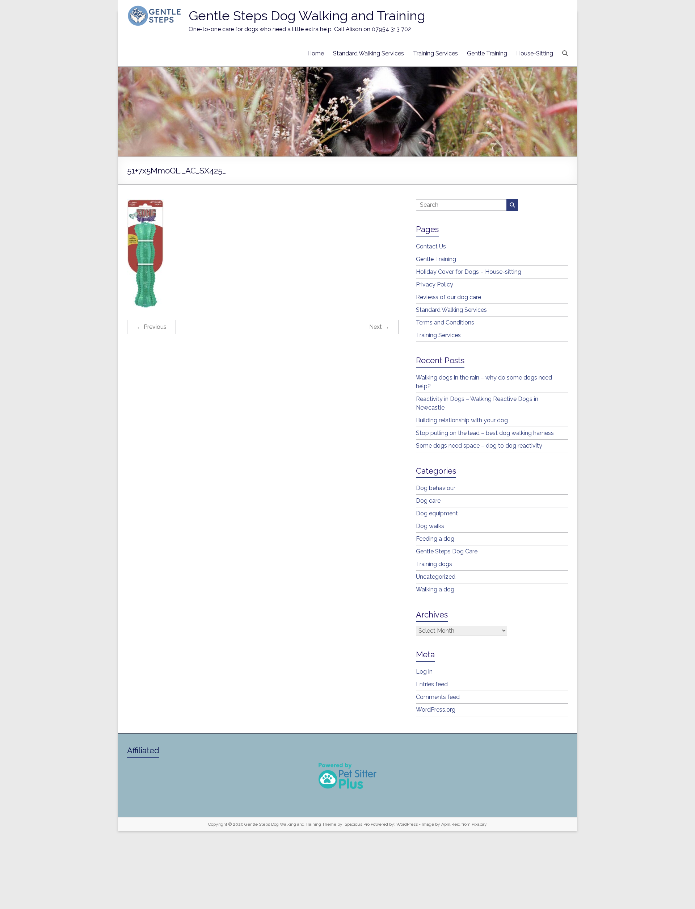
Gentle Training (487, 53)
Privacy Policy (434, 284)
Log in (424, 671)
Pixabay (479, 824)
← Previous (151, 326)
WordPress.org (435, 709)
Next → (379, 326)
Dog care (428, 500)
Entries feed (432, 684)
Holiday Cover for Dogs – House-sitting (468, 271)
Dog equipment (437, 513)
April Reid (450, 824)
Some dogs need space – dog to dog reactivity (479, 445)
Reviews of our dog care (448, 297)
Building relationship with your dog (462, 420)
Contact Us (431, 246)
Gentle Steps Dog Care (446, 551)
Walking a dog (435, 589)
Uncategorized (435, 576)
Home (315, 53)
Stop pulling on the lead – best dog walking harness (485, 433)
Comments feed (438, 697)
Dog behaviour (435, 488)
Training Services (435, 53)
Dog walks (430, 526)
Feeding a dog (435, 538)
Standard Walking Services (368, 53)
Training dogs (434, 564)
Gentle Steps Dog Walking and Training (307, 15)
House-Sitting (534, 53)
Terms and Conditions (445, 322)
